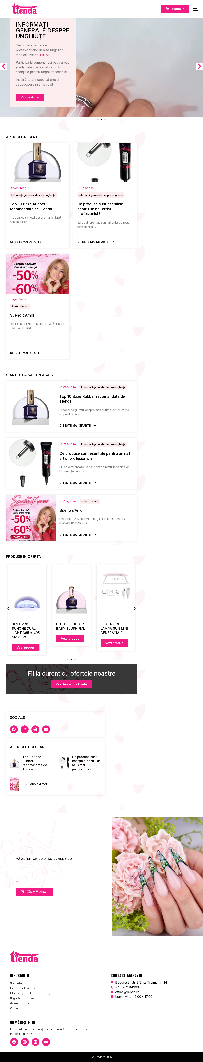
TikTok (44, 55)
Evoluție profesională (22, 988)
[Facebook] (14, 729)
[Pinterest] (35, 729)
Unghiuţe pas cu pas (22, 998)
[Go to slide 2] (101, 119)
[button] (3, 66)
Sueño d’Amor (20, 306)
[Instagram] (25, 729)
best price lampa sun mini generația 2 (114, 628)
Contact (14, 1008)
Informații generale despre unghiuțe (33, 195)
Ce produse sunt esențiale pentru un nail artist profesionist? (100, 209)
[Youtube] (46, 729)
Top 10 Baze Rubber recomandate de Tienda (31, 206)
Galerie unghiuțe (19, 1003)
